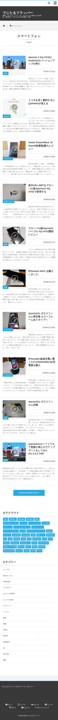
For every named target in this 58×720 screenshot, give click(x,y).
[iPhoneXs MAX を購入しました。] (14, 278)
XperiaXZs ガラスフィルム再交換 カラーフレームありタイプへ (40, 316)
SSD (33, 535)
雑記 (4, 660)
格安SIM (21, 519)
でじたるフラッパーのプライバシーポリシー (17, 686)
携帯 (37, 519)
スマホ (22, 531)
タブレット (8, 527)
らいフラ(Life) (8, 600)
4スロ (39, 551)
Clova (28, 547)
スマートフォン (37, 527)
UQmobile (16, 535)
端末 (5, 73)
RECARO (50, 535)
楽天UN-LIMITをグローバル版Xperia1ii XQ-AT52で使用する (41, 188)
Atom (35, 547)
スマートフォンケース (22, 527)
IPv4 (50, 539)
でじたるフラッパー (18, 13)
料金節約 (30, 519)
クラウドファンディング (36, 531)
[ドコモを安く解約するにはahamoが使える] (14, 107)
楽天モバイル (8, 201)
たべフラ (6, 570)
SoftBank (6, 642)
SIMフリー (41, 535)
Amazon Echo (9, 551)
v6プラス (7, 535)
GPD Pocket (43, 543)
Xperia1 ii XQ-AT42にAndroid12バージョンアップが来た (41, 60)
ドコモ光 (45, 523)
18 (23, 195)
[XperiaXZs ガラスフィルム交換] (14, 408)
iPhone (6, 543)
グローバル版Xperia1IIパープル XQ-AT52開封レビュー (41, 231)
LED (29, 539)
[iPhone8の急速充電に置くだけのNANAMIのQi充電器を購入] (14, 366)
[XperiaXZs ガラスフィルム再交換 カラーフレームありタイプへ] (14, 320)
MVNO (16, 539)
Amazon (19, 551)
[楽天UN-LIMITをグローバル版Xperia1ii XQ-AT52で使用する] (14, 192)
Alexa (26, 551)
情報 (4, 624)
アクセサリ (7, 158)
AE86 (33, 551)
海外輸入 (13, 519)
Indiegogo (14, 543)
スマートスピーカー (11, 531)
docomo (6, 116)
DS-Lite (21, 547)
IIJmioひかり (25, 543)
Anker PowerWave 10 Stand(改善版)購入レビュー (41, 145)
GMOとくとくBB (10, 547)
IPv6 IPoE (36, 539)
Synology (25, 535)
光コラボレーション (11, 523)
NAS (10, 539)
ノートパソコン (34, 523)
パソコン (23, 523)
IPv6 (44, 539)
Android (42, 547)
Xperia (49, 531)
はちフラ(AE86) (9, 594)
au (4, 648)
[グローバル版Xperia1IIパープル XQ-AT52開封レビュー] (14, 235)
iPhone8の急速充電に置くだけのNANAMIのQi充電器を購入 (41, 362)
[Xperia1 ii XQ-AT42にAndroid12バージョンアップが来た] (14, 62)
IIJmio (34, 543)
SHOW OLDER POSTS (29, 493)
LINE (23, 539)
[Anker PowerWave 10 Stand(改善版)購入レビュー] (14, 149)
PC (5, 539)
